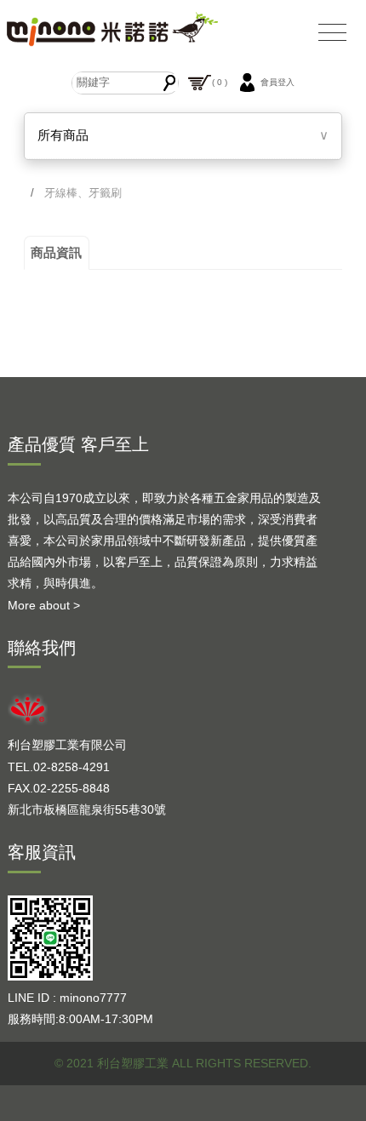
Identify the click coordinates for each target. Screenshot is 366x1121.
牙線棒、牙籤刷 (83, 192)
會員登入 (277, 82)
